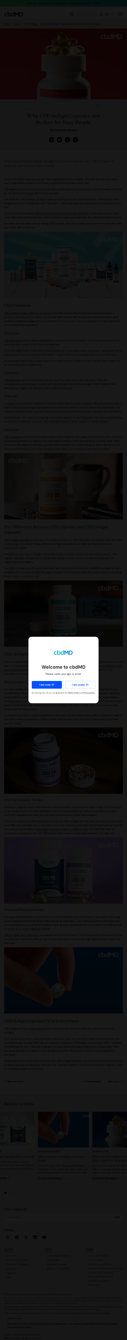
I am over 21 (46, 684)
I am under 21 (80, 684)
